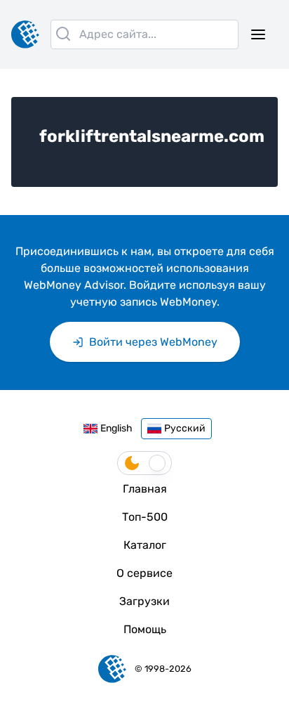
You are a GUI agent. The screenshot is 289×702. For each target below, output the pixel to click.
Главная (145, 488)
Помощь (144, 629)
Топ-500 (145, 517)
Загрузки (144, 601)
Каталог (144, 545)
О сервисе (144, 573)
